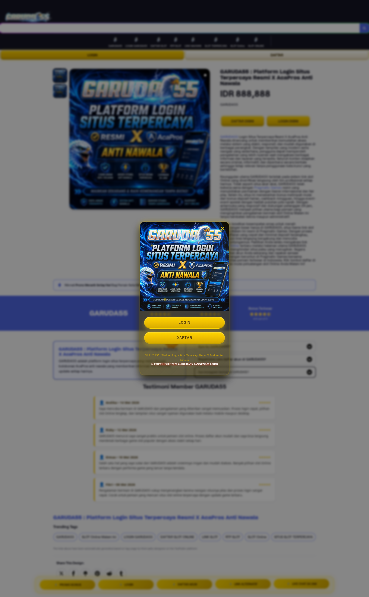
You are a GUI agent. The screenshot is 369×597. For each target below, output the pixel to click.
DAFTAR (184, 337)
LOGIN (185, 322)
